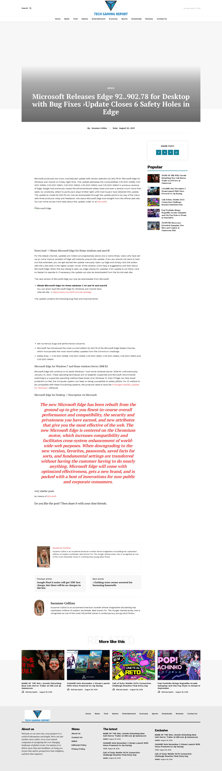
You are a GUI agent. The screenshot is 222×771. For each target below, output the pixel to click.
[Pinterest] (170, 152)
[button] (27, 8)
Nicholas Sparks (31, 692)
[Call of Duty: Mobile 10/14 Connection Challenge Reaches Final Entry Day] (153, 202)
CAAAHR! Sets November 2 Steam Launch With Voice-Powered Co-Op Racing (174, 191)
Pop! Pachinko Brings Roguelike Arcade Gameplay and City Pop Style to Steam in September (174, 214)
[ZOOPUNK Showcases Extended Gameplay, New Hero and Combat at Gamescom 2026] (153, 226)
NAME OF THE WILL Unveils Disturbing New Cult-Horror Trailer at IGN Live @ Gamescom (174, 179)
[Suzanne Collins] (40, 608)
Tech (105, 749)
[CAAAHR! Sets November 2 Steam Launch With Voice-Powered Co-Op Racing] (153, 191)
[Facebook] (158, 152)
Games (105, 739)
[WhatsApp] (176, 152)
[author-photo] (23, 691)
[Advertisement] (87, 159)
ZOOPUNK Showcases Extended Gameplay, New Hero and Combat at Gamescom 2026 (173, 227)
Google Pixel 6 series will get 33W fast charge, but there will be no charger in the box (59, 585)
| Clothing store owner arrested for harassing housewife (112, 584)
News (111, 88)
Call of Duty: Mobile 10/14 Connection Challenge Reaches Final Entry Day (173, 202)
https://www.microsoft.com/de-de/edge (72, 292)
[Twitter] (164, 152)
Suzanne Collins (99, 128)
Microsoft (102, 201)
